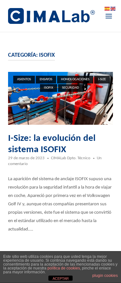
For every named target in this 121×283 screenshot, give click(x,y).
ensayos (46, 79)
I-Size (102, 79)
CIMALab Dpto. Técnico (70, 158)
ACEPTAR (61, 278)
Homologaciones (75, 79)
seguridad (70, 88)
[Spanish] (107, 8)
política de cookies (63, 268)
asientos (24, 79)
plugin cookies (105, 275)
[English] (113, 8)
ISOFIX (48, 88)
